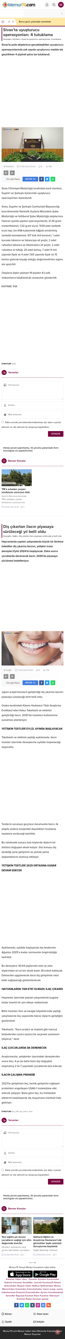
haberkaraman (9, 1292)
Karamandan (53, 1279)
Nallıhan (36, 1285)
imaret (46, 1289)
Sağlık (15, 536)
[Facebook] (16, 1305)
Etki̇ (17, 1111)
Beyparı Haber (24, 1285)
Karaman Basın (32, 1295)
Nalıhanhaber (46, 1285)
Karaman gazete (40, 1299)
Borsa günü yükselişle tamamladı (35, 21)
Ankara (57, 1282)
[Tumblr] (32, 1305)
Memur (57, 1285)
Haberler (8, 1282)
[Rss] (48, 1305)
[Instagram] (38, 1305)
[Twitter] (22, 1305)
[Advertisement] (32, 93)
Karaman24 (47, 1282)
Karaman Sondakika (23, 1282)
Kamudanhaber (34, 1289)
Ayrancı (44, 1292)
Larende (38, 1282)
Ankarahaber (10, 1285)
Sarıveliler (10, 1295)
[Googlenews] (43, 1305)
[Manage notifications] (57, 1332)
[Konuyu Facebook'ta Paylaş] (41, 179)
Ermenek (20, 1292)
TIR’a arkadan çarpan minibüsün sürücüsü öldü (16, 491)
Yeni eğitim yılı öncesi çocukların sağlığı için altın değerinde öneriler (16, 1240)
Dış (13, 1111)
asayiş (52, 1289)
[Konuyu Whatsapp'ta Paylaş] (52, 179)
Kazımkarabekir (55, 1292)
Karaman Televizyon (49, 1295)
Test (30, 1111)
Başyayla (20, 1295)
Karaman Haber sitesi (17, 1279)
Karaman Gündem (37, 1279)
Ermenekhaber (33, 1292)
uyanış (59, 1289)
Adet (14, 364)
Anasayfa (7, 39)
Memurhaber (8, 1289)
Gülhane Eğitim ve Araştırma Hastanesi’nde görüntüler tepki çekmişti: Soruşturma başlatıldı (47, 1241)
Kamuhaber (21, 1289)
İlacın (26, 1111)
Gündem (16, 39)
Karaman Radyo (24, 1299)
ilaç (21, 1111)
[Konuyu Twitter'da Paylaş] (47, 179)
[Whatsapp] (27, 1305)
